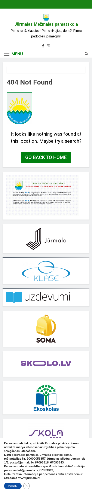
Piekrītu (12, 486)
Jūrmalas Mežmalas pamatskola (46, 24)
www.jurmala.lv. (29, 478)
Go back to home (46, 157)
